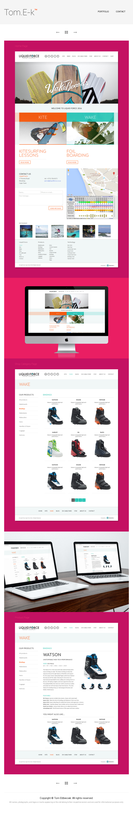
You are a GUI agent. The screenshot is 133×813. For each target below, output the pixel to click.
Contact (120, 11)
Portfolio (103, 11)
